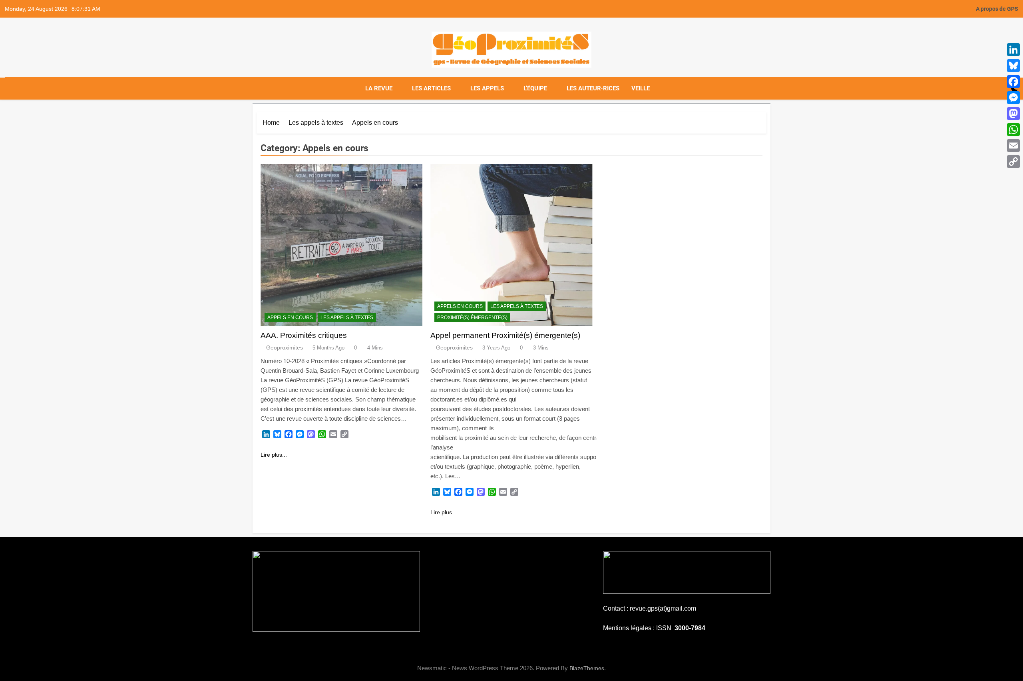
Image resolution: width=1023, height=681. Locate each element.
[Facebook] (1013, 82)
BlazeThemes (586, 668)
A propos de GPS (997, 9)
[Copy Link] (1013, 162)
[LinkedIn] (1013, 50)
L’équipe (535, 88)
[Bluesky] (1013, 66)
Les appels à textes (346, 317)
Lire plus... (274, 454)
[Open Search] (1000, 88)
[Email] (1013, 146)
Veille (640, 88)
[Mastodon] (1013, 114)
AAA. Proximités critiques (304, 335)
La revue (378, 88)
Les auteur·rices (593, 88)
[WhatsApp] (1013, 130)
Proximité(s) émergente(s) (472, 317)
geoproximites (284, 347)
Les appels (487, 88)
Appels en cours (290, 317)
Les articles (431, 88)
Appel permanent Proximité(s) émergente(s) (505, 335)
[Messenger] (1013, 98)
